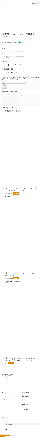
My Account (7, 421)
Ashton (22, 56)
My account (8, 15)
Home (3, 10)
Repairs (24, 10)
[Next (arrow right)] (3, 436)
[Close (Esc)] (8, 435)
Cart (6, 429)
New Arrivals (14, 10)
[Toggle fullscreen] (3, 435)
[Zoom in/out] (1, 435)
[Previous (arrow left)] (1, 436)
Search (6, 422)
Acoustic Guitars (11, 21)
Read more (16, 193)
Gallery (3, 15)
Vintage (19, 10)
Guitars (6, 21)
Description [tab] (7, 57)
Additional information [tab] (9, 58)
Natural (21, 104)
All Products (8, 10)
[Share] (6, 435)
